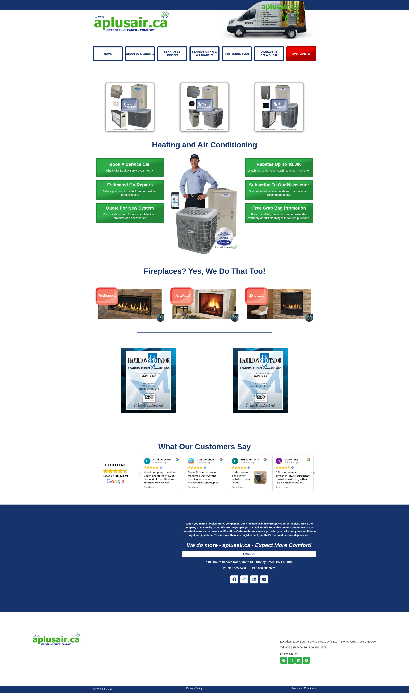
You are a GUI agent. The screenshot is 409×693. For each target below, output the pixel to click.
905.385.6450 (239, 568)
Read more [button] (150, 487)
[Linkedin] (254, 579)
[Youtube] (264, 579)
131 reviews (121, 476)
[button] (313, 473)
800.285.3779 (267, 568)
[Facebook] (234, 579)
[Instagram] (244, 579)
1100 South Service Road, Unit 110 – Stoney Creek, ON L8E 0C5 (249, 562)
